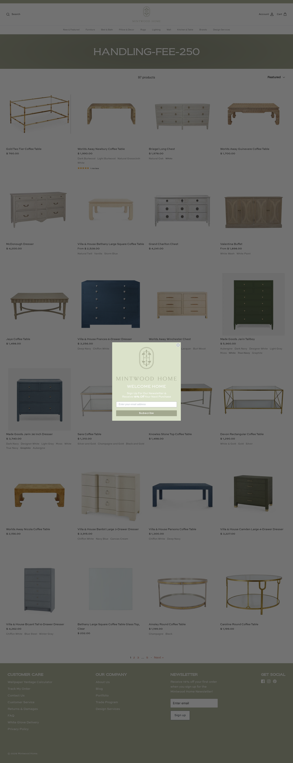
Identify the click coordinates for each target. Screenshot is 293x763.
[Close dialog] (178, 345)
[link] (146, 364)
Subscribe (146, 413)
